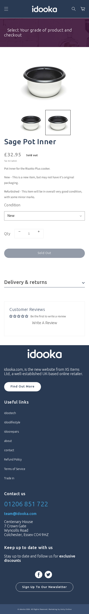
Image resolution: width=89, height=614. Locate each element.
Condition (12, 205)
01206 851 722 (26, 504)
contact (9, 450)
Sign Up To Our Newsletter (44, 587)
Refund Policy (13, 459)
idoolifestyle (12, 422)
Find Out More (23, 386)
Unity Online (65, 609)
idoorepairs (11, 431)
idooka (22, 609)
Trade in (9, 478)
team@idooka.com (20, 513)
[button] (6, 8)
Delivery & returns (25, 282)
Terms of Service (14, 469)
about (8, 441)
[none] (31, 122)
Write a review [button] (44, 323)
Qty (7, 233)
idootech (10, 413)
